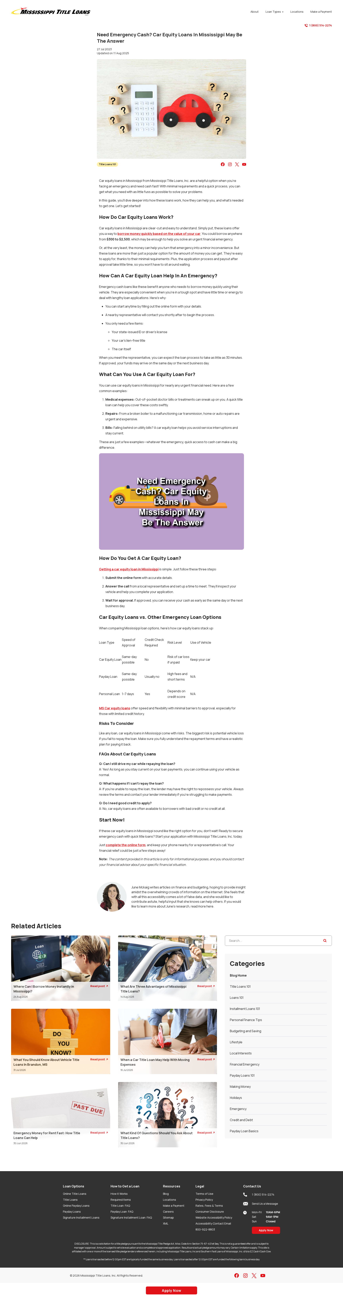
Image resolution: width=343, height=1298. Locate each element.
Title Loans (70, 1200)
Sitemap (168, 1217)
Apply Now (266, 1230)
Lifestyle (236, 1042)
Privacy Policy (204, 1200)
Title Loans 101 (107, 164)
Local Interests (241, 1053)
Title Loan (120, 1205)
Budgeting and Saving (245, 1031)
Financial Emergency (244, 1064)
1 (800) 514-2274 (320, 25)
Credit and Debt (241, 1120)
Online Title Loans (74, 1194)
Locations (169, 1200)
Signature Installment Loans (81, 1217)
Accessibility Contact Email (213, 1223)
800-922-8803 (205, 1229)
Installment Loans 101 (245, 1009)
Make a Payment (173, 1205)
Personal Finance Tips (246, 1020)
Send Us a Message (265, 1203)
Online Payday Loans (76, 1205)
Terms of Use (204, 1194)
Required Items (121, 1200)
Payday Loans (72, 1211)
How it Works (119, 1194)
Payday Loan (122, 1211)
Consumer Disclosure (210, 1211)
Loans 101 (237, 997)
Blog (166, 1194)
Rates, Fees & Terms (209, 1205)
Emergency (238, 1109)
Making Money (240, 1086)
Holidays (236, 1097)
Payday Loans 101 (242, 1075)
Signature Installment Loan (131, 1217)
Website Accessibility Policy (214, 1217)
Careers (168, 1211)
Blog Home (238, 975)
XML (165, 1223)
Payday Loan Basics (244, 1131)
